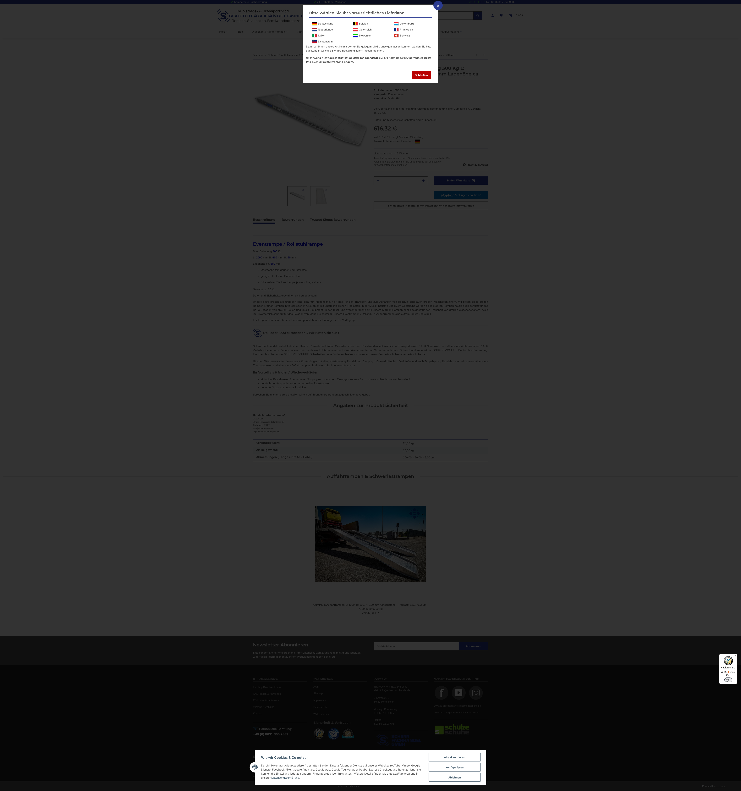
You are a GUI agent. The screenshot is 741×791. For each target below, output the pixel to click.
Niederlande (325, 29)
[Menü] (735, 656)
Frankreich (406, 29)
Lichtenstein (325, 41)
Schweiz (405, 35)
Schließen (421, 75)
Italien (321, 35)
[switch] (728, 680)
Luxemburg (407, 23)
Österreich (365, 29)
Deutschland (325, 23)
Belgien (363, 23)
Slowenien (365, 35)
